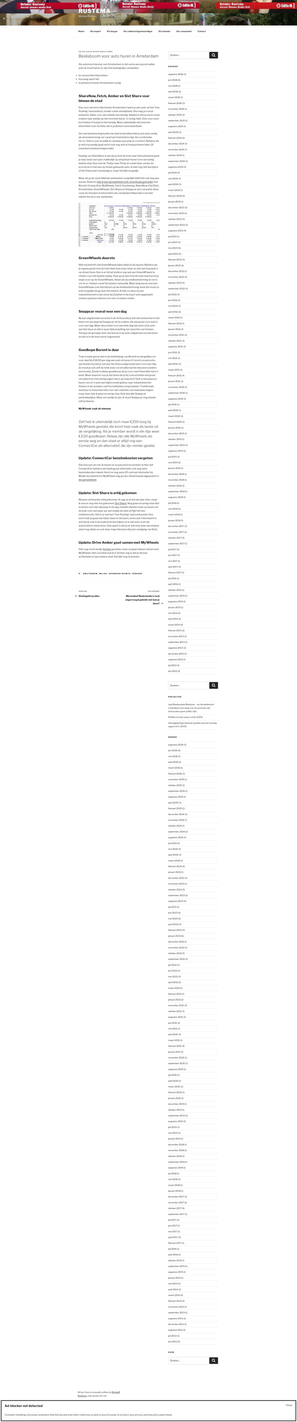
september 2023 (176, 224)
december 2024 (176, 143)
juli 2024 (172, 172)
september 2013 (176, 642)
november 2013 (176, 636)
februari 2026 (175, 103)
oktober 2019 (175, 439)
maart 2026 (174, 97)
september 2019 (176, 445)
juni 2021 (172, 352)
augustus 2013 (175, 647)
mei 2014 (173, 613)
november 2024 (176, 149)
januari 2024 (174, 201)
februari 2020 (175, 421)
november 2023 (176, 213)
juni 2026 (172, 80)
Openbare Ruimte (120, 574)
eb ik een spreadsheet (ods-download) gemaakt (125, 181)
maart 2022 (174, 317)
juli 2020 (172, 404)
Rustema (95, 10)
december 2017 (176, 526)
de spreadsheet (87, 479)
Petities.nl (173, 717)
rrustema (106, 52)
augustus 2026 (175, 74)
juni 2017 (172, 555)
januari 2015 (174, 607)
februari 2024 (175, 196)
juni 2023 (172, 242)
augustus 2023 (175, 230)
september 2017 (176, 543)
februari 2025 (175, 138)
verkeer (137, 574)
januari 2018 (174, 520)
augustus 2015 (175, 601)
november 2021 (176, 335)
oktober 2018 (175, 485)
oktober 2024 (175, 155)
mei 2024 (173, 178)
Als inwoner (164, 31)
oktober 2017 (174, 537)
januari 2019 (174, 468)
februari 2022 (175, 323)
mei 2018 (173, 508)
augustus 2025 (175, 126)
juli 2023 (172, 236)
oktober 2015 (175, 590)
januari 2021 (174, 381)
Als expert (95, 31)
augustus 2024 (175, 167)
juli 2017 (172, 549)
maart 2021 (174, 369)
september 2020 (176, 392)
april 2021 (173, 364)
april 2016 (173, 584)
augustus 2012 (175, 659)
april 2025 (173, 132)
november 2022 (176, 277)
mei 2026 (173, 85)
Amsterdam (90, 574)
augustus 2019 (175, 450)
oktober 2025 (175, 114)
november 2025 (176, 109)
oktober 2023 (175, 219)
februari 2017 (174, 572)
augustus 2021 (175, 346)
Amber (107, 549)
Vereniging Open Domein (180, 723)
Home (81, 31)
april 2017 (173, 566)
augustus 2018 (175, 497)
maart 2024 (174, 190)
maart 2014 (174, 624)
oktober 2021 (174, 340)
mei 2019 (173, 462)
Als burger (112, 31)
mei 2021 (172, 358)
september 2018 (176, 491)
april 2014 (173, 618)
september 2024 (176, 161)
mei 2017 (172, 561)
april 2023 (173, 253)
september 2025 (176, 120)
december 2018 (176, 474)
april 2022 (173, 311)
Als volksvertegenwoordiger (138, 31)
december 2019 (176, 433)
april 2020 (173, 410)
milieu (103, 574)
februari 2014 (175, 630)
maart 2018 (174, 514)
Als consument (184, 31)
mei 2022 (173, 306)
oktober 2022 (175, 282)
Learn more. (165, 1414)
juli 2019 (172, 456)
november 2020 (176, 387)
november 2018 (176, 479)
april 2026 (173, 91)
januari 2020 (174, 427)
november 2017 (176, 532)
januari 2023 (174, 265)
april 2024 (173, 184)
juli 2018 (172, 503)
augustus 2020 (175, 398)
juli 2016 (172, 578)
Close (289, 1405)
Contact (202, 31)
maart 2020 (174, 416)
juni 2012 (172, 671)
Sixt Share (121, 503)
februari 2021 (174, 375)
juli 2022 (172, 294)
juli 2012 (172, 665)
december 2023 (176, 207)
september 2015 (176, 595)
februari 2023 (175, 259)
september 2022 (176, 288)
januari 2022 (174, 329)
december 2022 (176, 271)
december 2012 (176, 653)
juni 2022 (172, 300)
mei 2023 (173, 248)
